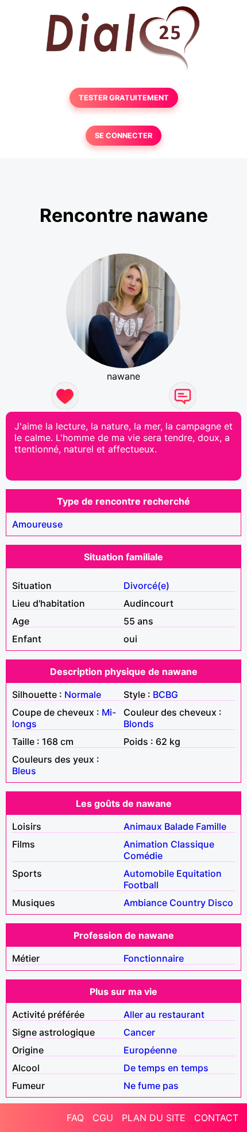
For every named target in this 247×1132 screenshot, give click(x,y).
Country (187, 902)
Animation (146, 844)
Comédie (143, 855)
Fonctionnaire (154, 958)
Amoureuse (37, 524)
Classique (192, 844)
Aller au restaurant (164, 1014)
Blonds (139, 723)
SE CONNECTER (123, 135)
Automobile (149, 873)
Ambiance (145, 902)
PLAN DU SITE (154, 1117)
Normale (82, 694)
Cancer (139, 1032)
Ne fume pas (151, 1085)
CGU (102, 1117)
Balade (179, 826)
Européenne (150, 1050)
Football (141, 885)
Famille (211, 826)
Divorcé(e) (146, 585)
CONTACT (216, 1117)
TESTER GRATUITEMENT (124, 97)
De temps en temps (166, 1068)
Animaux (143, 826)
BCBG (165, 694)
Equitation (199, 873)
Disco (220, 902)
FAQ (75, 1117)
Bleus (24, 770)
